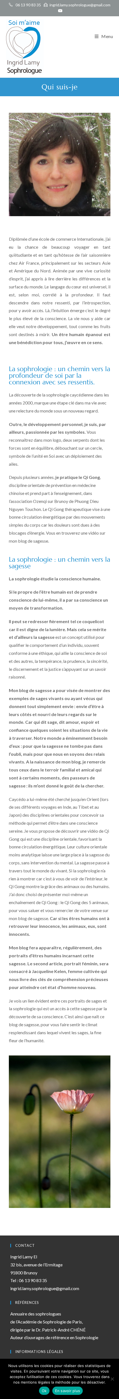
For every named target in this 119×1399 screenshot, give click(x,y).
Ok (44, 1391)
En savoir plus (67, 1391)
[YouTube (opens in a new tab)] (59, 10)
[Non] (112, 1379)
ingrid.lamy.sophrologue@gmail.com (80, 4)
